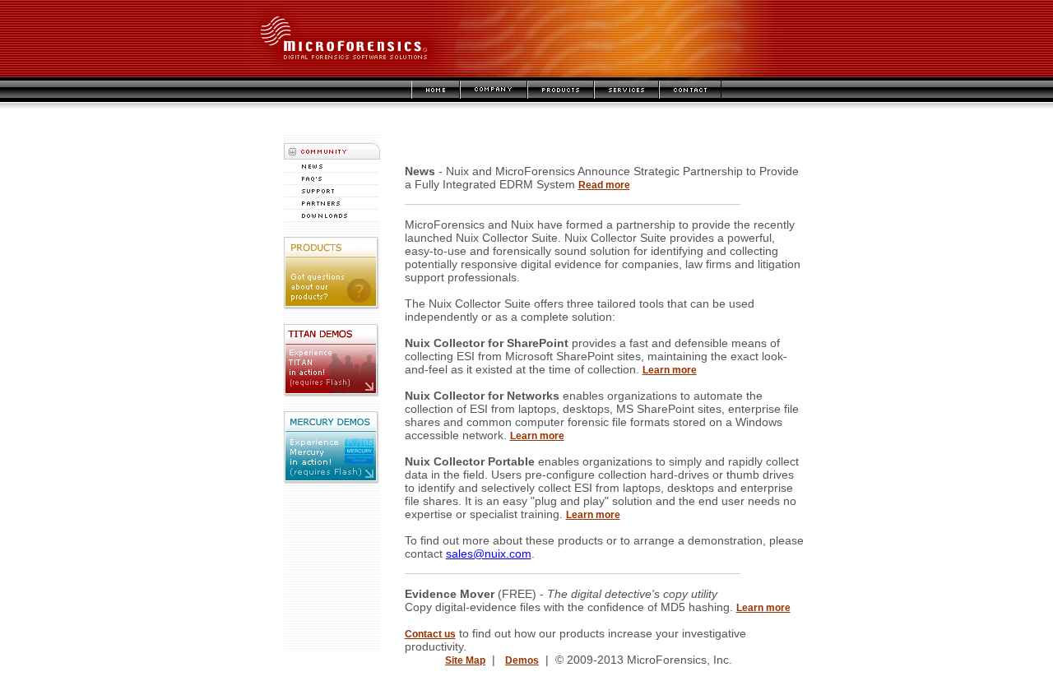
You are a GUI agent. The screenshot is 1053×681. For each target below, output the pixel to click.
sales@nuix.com (488, 553)
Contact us (430, 634)
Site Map (465, 660)
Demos (522, 660)
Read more (604, 185)
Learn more (669, 370)
